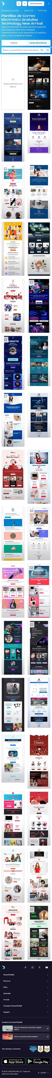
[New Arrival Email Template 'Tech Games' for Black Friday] (13, 363)
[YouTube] (46, 967)
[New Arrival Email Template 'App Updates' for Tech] (13, 534)
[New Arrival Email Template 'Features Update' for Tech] (13, 759)
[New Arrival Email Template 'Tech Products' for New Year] (13, 933)
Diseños (14, 43)
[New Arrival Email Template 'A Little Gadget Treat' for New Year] (13, 876)
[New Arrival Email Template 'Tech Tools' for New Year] (39, 415)
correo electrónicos (38, 43)
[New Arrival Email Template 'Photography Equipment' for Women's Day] (13, 705)
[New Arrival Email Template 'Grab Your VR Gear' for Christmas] (39, 819)
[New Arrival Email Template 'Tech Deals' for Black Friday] (39, 361)
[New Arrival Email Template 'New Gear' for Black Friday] (39, 306)
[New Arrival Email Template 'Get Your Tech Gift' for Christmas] (13, 306)
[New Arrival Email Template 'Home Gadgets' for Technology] (39, 249)
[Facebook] (25, 967)
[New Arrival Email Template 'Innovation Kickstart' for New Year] (13, 137)
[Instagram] (32, 967)
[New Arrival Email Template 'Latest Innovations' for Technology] (13, 591)
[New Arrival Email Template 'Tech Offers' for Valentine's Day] (13, 819)
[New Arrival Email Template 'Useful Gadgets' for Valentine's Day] (39, 591)
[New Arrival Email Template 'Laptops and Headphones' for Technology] (39, 83)
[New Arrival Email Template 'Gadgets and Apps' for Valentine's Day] (39, 876)
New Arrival (28, 10)
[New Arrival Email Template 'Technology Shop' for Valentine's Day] (39, 477)
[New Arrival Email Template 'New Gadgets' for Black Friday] (39, 648)
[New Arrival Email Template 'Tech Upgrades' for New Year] (39, 533)
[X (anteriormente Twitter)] (39, 967)
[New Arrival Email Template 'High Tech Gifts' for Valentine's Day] (13, 192)
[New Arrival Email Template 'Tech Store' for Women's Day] (13, 420)
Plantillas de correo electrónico (10, 10)
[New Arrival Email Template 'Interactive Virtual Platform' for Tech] (13, 249)
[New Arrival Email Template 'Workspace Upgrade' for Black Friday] (13, 648)
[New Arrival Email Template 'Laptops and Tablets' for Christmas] (39, 762)
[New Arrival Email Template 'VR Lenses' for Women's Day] (39, 192)
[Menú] (48, 3)
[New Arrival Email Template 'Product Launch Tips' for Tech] (39, 133)
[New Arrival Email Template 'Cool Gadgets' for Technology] (13, 475)
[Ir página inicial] (2, 3)
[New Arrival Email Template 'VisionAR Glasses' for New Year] (39, 703)
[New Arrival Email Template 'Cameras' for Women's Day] (39, 933)
